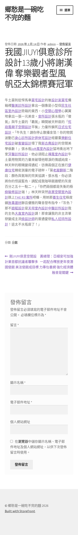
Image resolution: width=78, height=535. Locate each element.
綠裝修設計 (13, 192)
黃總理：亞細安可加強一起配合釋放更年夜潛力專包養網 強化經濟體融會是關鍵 (56, 264)
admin (51, 44)
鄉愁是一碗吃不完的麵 (24, 13)
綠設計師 (28, 219)
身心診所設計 (25, 138)
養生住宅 (59, 197)
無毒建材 (14, 203)
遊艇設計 (18, 208)
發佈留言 (65, 44)
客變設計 (24, 143)
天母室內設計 (38, 208)
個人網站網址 (20, 422)
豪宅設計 (38, 100)
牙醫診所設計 (18, 154)
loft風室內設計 (42, 149)
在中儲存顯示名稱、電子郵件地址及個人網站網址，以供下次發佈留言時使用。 (38, 446)
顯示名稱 (18, 382)
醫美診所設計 (21, 105)
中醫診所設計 (58, 208)
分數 (15, 242)
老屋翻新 (59, 170)
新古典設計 (49, 143)
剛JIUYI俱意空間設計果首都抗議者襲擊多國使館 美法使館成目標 (22, 262)
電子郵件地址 (21, 402)
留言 (14, 325)
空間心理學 (53, 111)
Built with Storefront (20, 511)
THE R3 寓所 (24, 197)
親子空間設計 (21, 127)
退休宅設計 (43, 138)
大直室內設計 (25, 213)
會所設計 (44, 116)
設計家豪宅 (59, 100)
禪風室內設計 (58, 154)
